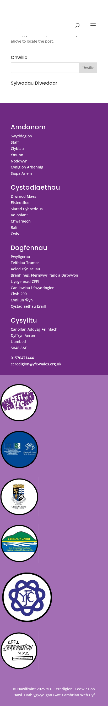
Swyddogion (21, 135)
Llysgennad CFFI (25, 281)
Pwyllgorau (20, 256)
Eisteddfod (20, 202)
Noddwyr (19, 161)
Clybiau (17, 148)
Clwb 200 (19, 293)
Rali (14, 227)
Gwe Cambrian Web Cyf (74, 694)
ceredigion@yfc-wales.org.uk (36, 363)
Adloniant (19, 214)
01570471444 (22, 357)
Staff (15, 142)
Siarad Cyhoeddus (27, 208)
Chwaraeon (21, 221)
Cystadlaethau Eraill (28, 306)
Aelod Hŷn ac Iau (25, 268)
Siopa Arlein (21, 173)
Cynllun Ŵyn (22, 299)
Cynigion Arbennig (27, 167)
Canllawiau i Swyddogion (33, 287)
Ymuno (17, 154)
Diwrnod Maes (23, 196)
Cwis (15, 233)
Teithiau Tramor (25, 262)
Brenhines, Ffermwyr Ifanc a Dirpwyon (44, 275)
